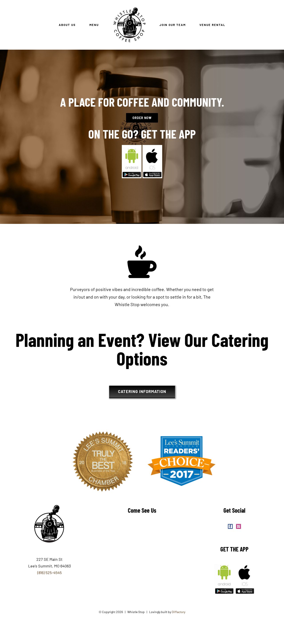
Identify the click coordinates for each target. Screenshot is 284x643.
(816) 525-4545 (49, 572)
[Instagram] (238, 526)
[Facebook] (230, 526)
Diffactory (178, 612)
